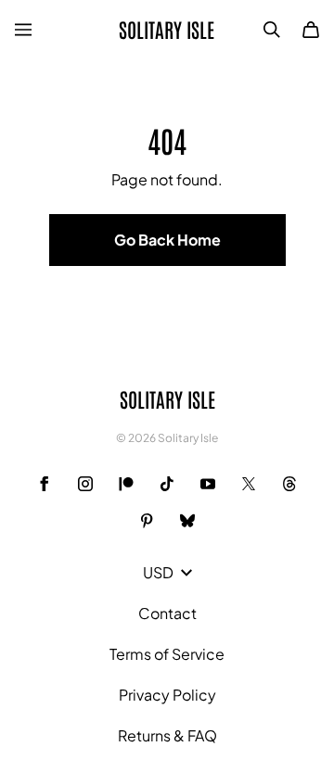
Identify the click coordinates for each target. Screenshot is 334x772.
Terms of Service (167, 654)
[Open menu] (23, 29)
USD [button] (158, 572)
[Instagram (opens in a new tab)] (85, 483)
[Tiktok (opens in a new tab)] (167, 483)
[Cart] (310, 29)
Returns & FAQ (167, 735)
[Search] (271, 29)
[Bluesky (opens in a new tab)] (187, 520)
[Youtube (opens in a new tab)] (207, 483)
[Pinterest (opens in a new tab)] (146, 520)
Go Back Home (167, 239)
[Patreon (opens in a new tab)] (126, 483)
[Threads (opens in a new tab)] (289, 483)
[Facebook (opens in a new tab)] (44, 483)
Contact (167, 613)
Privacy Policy (167, 694)
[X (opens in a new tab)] (248, 483)
